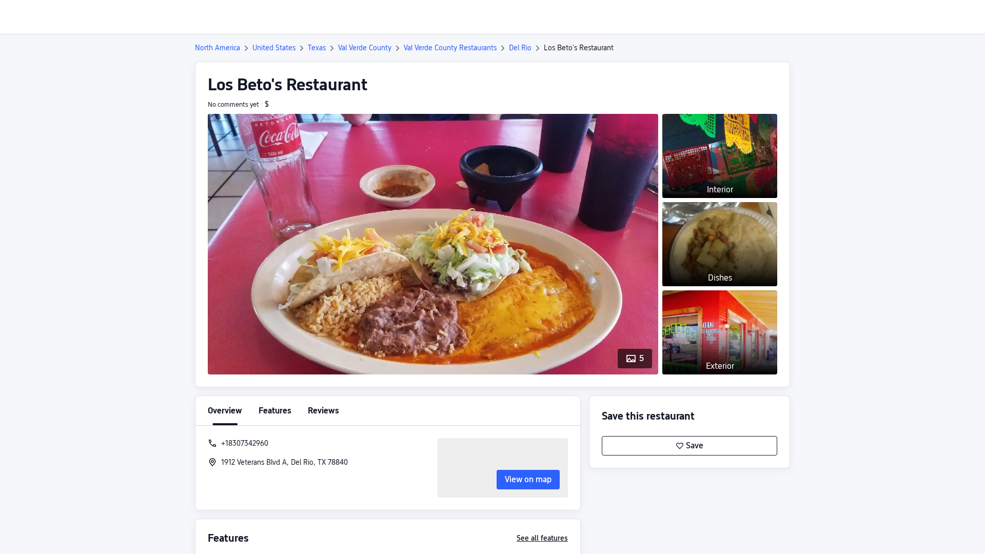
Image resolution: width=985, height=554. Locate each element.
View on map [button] (528, 479)
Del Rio (520, 48)
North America (217, 48)
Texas (317, 48)
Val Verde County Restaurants (450, 48)
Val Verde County (364, 48)
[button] (899, 17)
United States (274, 48)
